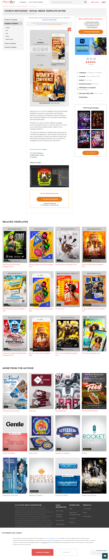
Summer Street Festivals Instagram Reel (41, 310)
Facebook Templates (10, 20)
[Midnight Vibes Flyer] (84, 120)
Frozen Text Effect (61, 495)
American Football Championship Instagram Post (14, 354)
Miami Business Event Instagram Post (14, 310)
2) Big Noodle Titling (37, 155)
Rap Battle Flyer (60, 411)
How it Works (87, 509)
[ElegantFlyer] (9, 2)
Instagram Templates (11, 23)
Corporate (32, 411)
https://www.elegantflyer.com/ (50, 538)
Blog (70, 509)
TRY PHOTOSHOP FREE (49, 19)
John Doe (88, 80)
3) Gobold (33, 157)
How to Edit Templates (36, 2)
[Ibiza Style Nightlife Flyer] (84, 139)
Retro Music (33, 453)
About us (72, 522)
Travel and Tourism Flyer (11, 411)
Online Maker (87, 516)
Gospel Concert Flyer (89, 495)
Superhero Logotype (62, 453)
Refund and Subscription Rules (74, 513)
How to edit (99, 93)
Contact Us (72, 518)
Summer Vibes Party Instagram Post (92, 265)
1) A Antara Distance (36, 153)
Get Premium (90, 153)
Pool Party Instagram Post (91, 353)
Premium (96, 2)
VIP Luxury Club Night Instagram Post (66, 354)
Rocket (84, 453)
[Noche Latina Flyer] (97, 120)
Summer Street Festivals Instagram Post (41, 265)
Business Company (35, 495)
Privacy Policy (60, 520)
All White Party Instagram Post (66, 264)
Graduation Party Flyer (10, 495)
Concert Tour (59, 309)
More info (95, 84)
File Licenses (59, 511)
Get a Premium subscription (54, 24)
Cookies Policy (60, 524)
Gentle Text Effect (9, 453)
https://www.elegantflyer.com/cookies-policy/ (59, 542)
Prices (85, 512)
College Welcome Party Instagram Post (94, 310)
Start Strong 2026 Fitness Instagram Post (11, 265)
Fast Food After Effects (90, 411)
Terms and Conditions (59, 515)
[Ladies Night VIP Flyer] (97, 139)
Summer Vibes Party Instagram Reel (40, 354)
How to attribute (82, 90)
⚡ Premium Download (49, 199)
